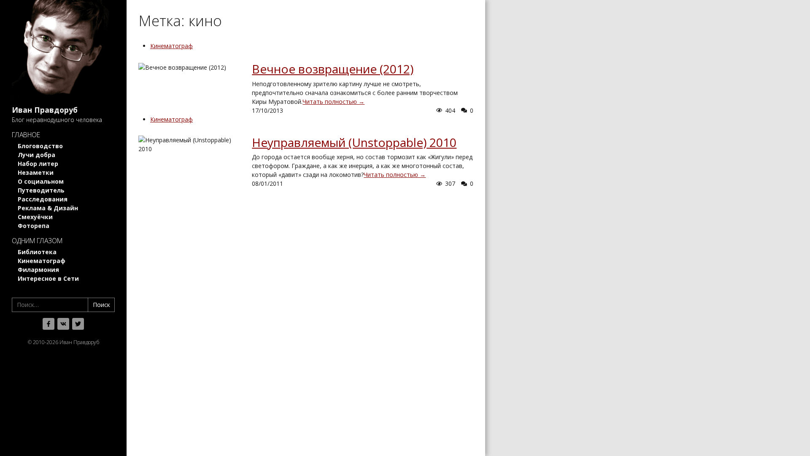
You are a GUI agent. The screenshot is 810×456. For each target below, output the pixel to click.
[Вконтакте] (63, 324)
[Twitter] (78, 324)
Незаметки (36, 172)
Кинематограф (41, 261)
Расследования (43, 199)
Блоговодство (40, 146)
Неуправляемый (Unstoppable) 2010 (354, 142)
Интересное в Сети (48, 278)
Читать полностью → (333, 102)
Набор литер (38, 164)
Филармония (38, 270)
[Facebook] (48, 324)
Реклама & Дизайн (48, 208)
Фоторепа (33, 226)
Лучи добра (36, 155)
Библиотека (37, 252)
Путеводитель (41, 190)
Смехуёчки (35, 217)
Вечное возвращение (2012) (332, 69)
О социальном (41, 181)
